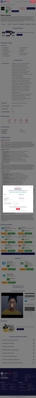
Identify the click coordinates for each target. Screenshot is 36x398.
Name (5, 194)
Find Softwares (18, 1)
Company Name (21, 198)
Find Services (25, 1)
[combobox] (6, 200)
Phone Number (6, 198)
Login (29, 1)
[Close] (31, 187)
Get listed (33, 1)
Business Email (21, 194)
